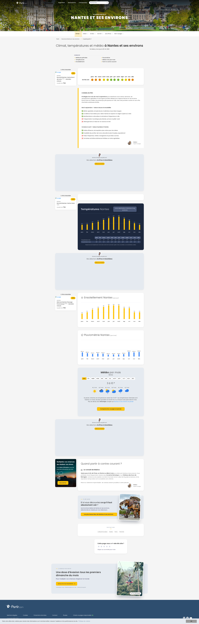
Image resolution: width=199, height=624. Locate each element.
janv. (84, 378)
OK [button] (191, 621)
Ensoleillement (80, 61)
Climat (77, 34)
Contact (54, 615)
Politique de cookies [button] (84, 621)
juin (106, 378)
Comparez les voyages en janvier (110, 409)
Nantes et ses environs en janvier (123, 401)
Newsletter (62, 483)
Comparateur (83, 2)
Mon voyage (118, 34)
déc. (133, 378)
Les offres (108, 34)
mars (93, 378)
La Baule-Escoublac (102, 531)
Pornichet (121, 531)
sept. (119, 378)
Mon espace (146, 3)
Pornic (116, 531)
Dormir (99, 34)
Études (65, 615)
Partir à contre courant (109, 61)
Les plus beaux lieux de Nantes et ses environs (98, 514)
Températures (80, 59)
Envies (92, 34)
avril (97, 378)
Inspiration (61, 2)
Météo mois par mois (108, 59)
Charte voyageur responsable (82, 615)
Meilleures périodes (81, 57)
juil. (110, 378)
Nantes (111, 531)
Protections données (40, 615)
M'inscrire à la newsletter (65, 584)
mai (102, 378)
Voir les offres (99, 21)
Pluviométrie (106, 57)
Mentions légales (12, 615)
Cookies (25, 615)
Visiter (85, 34)
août (114, 378)
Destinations (72, 2)
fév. (89, 378)
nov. (128, 378)
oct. (124, 378)
